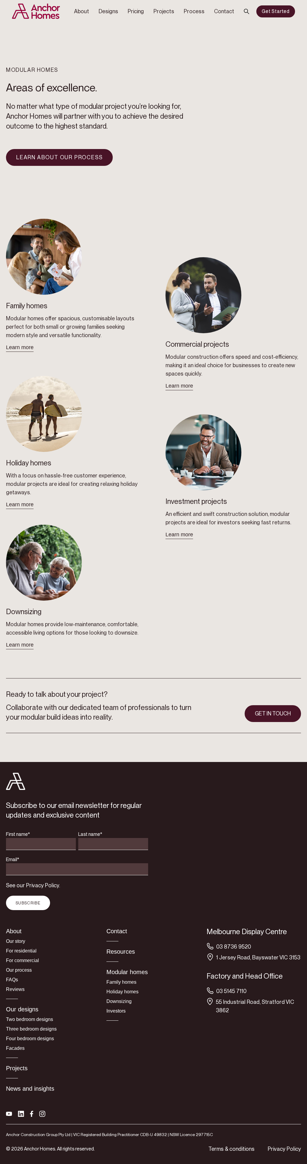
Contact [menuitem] (224, 11)
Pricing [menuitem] (136, 11)
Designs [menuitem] (108, 11)
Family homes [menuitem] (121, 982)
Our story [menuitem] (15, 941)
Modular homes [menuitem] (127, 972)
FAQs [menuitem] (12, 979)
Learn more (20, 347)
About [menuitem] (81, 11)
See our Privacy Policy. (33, 885)
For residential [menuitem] (21, 950)
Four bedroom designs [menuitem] (30, 1038)
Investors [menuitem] (116, 1010)
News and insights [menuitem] (30, 1088)
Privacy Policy (284, 1149)
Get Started (276, 11)
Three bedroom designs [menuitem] (31, 1028)
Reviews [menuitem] (15, 989)
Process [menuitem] (194, 11)
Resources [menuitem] (120, 951)
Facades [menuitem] (15, 1048)
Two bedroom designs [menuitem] (29, 1019)
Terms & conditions (231, 1149)
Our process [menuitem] (19, 970)
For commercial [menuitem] (22, 960)
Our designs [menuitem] (22, 1009)
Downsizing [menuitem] (119, 1001)
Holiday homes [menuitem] (122, 991)
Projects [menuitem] (164, 11)
